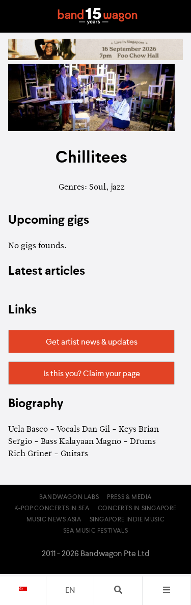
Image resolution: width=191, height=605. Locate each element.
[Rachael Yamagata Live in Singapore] (95, 58)
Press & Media (129, 497)
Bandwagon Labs (69, 497)
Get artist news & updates (92, 342)
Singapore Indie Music (127, 520)
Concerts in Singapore (137, 509)
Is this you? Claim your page (91, 374)
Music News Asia (53, 520)
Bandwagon (98, 16)
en (70, 591)
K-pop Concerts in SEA (52, 509)
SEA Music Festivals (95, 531)
